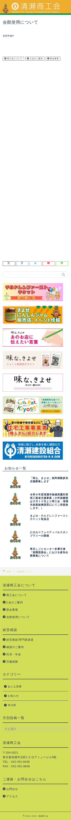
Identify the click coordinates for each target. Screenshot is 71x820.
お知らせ (13, 695)
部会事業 (54, 58)
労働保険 (11, 661)
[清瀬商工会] (35, 12)
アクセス (11, 796)
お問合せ (11, 789)
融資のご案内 (14, 647)
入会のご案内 (36, 58)
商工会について (14, 58)
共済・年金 (13, 654)
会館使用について (17, 617)
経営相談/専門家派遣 (19, 639)
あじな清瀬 (14, 686)
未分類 (12, 705)
